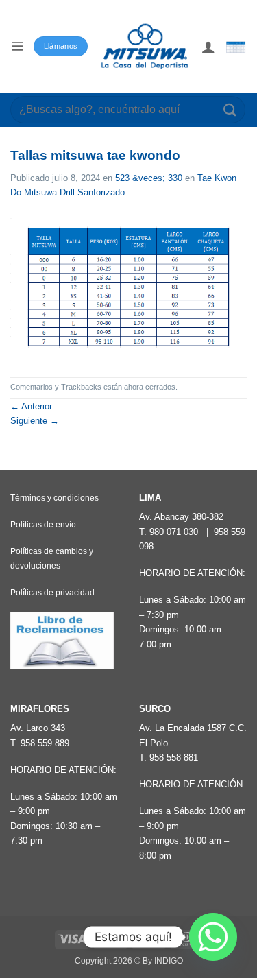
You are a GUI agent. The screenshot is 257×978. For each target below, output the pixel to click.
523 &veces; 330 (148, 178)
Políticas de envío (43, 524)
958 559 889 (45, 743)
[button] (17, 46)
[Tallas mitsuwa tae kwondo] (128, 288)
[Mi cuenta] (208, 47)
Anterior (31, 406)
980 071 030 (173, 532)
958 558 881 (173, 757)
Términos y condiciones (54, 498)
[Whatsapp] (213, 937)
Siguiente (34, 421)
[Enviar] (230, 109)
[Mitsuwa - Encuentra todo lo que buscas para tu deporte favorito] (144, 46)
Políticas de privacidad (52, 592)
